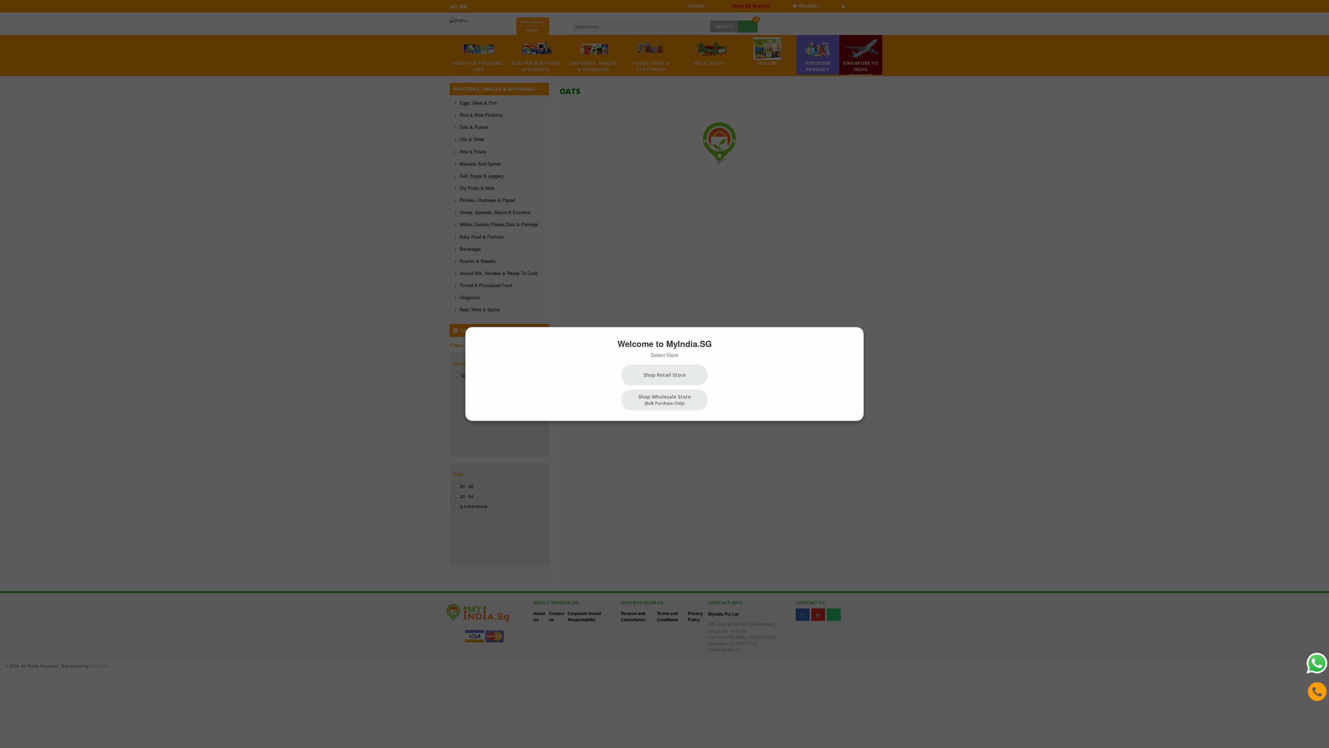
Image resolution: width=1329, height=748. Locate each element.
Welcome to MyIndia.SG (664, 343)
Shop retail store (664, 375)
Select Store (664, 354)
